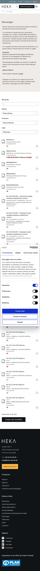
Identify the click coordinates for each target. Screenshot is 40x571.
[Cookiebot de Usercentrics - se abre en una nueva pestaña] (30, 247)
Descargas (5, 516)
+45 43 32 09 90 (10, 457)
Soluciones (5, 501)
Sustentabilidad (7, 510)
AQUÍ (21, 74)
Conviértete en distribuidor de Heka (14, 513)
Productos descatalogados (11, 489)
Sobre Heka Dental (8, 507)
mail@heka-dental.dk (9, 460)
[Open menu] (36, 6)
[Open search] (16, 7)
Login (4, 522)
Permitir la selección (20, 316)
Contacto (5, 525)
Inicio (3, 11)
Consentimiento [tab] (7, 253)
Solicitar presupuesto (26, 6)
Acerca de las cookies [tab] (31, 253)
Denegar (20, 322)
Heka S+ (5, 479)
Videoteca (5, 519)
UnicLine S (5, 486)
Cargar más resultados (13, 419)
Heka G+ (5, 482)
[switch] (35, 291)
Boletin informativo (10, 466)
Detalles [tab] (18, 253)
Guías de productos (9, 504)
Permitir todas (20, 311)
